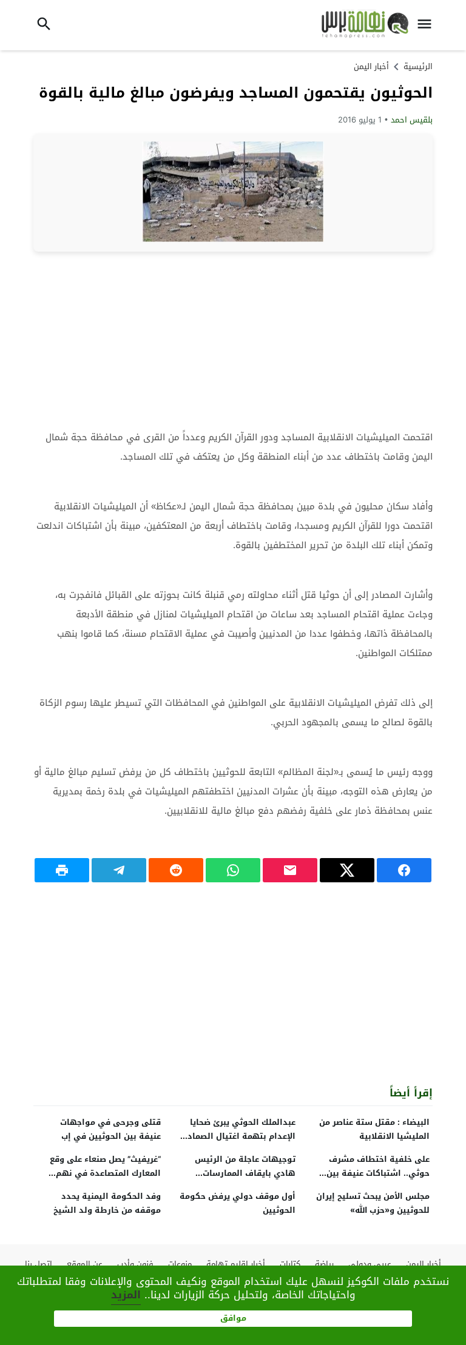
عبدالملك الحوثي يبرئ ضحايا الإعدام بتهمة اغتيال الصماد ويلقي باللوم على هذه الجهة (238, 1136)
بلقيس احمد (412, 119)
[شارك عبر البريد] (290, 870)
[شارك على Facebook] (404, 870)
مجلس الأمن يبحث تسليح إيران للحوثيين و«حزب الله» (373, 1203)
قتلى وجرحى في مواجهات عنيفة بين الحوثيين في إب (110, 1129)
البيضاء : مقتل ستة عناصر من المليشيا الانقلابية (374, 1129)
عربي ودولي (369, 1264)
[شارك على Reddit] (176, 870)
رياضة (324, 1264)
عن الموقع (85, 1264)
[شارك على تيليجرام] (119, 870)
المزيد (126, 1294)
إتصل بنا (38, 1264)
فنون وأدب (135, 1264)
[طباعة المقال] (62, 870)
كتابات (290, 1264)
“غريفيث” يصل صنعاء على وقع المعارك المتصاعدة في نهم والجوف (105, 1173)
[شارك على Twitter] (347, 870)
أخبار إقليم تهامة (235, 1264)
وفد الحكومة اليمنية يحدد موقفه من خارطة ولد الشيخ (107, 1203)
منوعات (180, 1264)
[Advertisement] (233, 339)
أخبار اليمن (371, 66)
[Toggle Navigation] (428, 25)
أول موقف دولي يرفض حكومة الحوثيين (237, 1203)
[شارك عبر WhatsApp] (233, 870)
